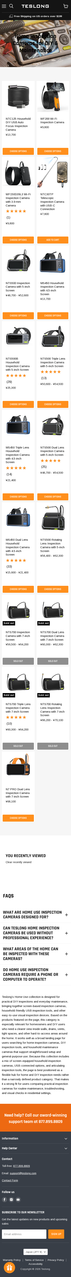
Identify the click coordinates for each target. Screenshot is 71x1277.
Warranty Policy (12, 1260)
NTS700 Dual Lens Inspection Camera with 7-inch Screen (52, 636)
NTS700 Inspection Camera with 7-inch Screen (18, 636)
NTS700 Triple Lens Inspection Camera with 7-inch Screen (18, 707)
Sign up (56, 1234)
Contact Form (10, 1180)
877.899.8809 (21, 1165)
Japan (34, 1252)
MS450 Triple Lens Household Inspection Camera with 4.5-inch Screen (18, 455)
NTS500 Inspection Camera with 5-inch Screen (18, 286)
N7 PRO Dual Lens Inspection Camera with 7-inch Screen (18, 793)
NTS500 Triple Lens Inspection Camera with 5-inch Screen (52, 362)
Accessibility (36, 1264)
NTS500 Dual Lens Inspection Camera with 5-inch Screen (52, 451)
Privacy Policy (56, 1260)
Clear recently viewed (18, 862)
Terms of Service (34, 1260)
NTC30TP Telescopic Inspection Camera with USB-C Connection (52, 202)
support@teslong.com (23, 1173)
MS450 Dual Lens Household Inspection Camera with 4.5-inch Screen (18, 547)
